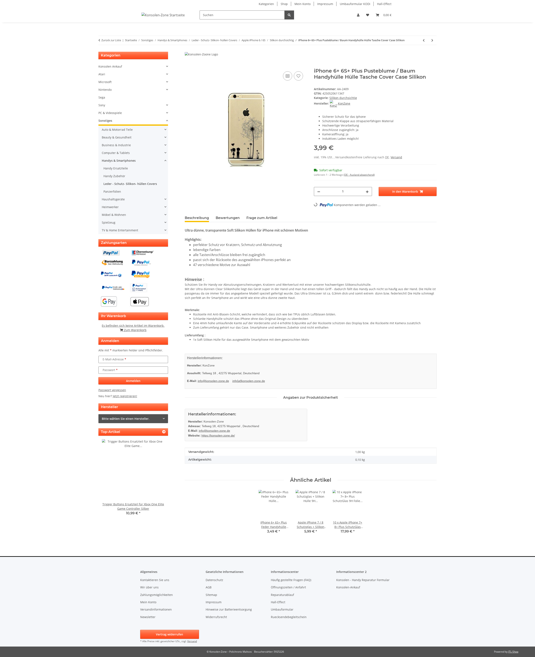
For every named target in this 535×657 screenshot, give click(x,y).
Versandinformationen (156, 609)
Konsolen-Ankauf (348, 587)
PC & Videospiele (110, 113)
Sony (101, 105)
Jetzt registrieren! (125, 396)
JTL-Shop (513, 651)
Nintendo (105, 90)
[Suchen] (289, 14)
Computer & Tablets (116, 153)
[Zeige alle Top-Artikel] (164, 432)
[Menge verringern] (318, 191)
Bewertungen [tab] (228, 218)
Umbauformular (282, 609)
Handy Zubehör (114, 176)
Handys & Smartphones (119, 161)
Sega (101, 97)
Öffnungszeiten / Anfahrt (288, 587)
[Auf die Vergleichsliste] (287, 76)
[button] (358, 15)
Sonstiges (105, 121)
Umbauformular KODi (355, 4)
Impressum (325, 4)
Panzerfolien (112, 191)
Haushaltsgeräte (113, 199)
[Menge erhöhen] (367, 191)
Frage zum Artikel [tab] (261, 218)
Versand (396, 157)
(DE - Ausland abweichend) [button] (359, 175)
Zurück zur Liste (111, 40)
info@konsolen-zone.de (213, 381)
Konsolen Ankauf (110, 66)
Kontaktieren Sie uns (154, 580)
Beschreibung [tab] (197, 218)
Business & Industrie (116, 145)
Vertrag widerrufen (169, 634)
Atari (101, 74)
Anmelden (133, 381)
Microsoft (105, 82)
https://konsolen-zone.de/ (218, 435)
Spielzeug (108, 222)
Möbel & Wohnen (114, 215)
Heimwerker (110, 207)
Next (157, 480)
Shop (284, 4)
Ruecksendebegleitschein (289, 617)
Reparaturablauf (282, 595)
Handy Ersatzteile (115, 168)
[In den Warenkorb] (188, 65)
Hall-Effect (384, 4)
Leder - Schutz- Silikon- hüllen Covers (130, 184)
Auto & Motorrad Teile (117, 130)
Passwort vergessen (112, 390)
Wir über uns (149, 587)
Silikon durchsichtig (343, 98)
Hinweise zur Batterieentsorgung (229, 609)
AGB (208, 587)
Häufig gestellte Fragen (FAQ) (291, 580)
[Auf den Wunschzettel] (298, 76)
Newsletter (147, 617)
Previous (108, 480)
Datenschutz (214, 580)
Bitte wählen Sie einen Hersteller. (125, 419)
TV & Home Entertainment (120, 230)
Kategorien (266, 4)
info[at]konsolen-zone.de (248, 381)
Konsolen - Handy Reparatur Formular (363, 580)
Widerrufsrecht (216, 617)
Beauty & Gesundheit (116, 137)
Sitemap (211, 595)
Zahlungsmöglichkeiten (156, 595)
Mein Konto (302, 4)
